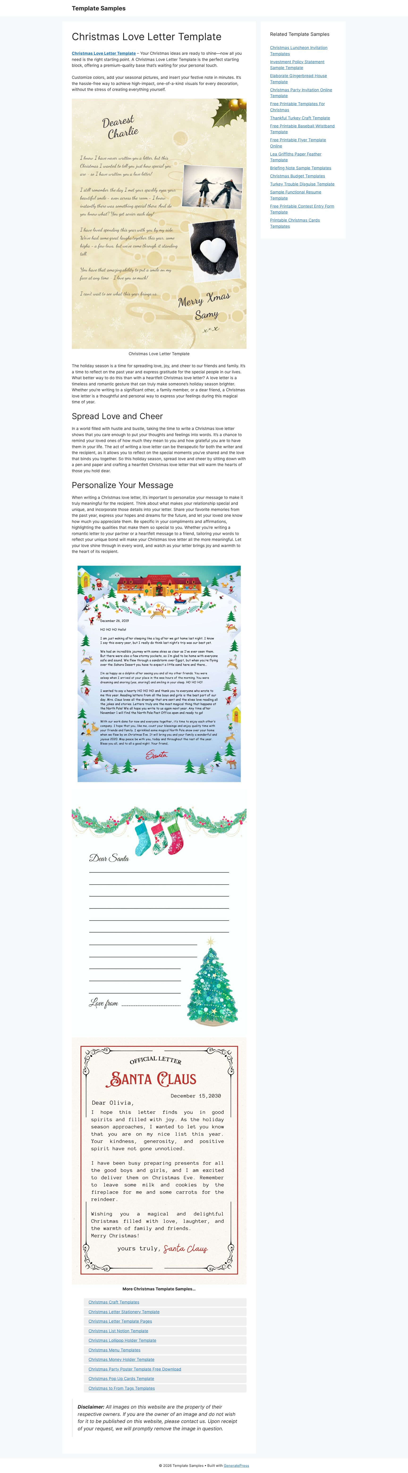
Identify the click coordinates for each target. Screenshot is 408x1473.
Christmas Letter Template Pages (120, 1321)
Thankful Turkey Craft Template (300, 118)
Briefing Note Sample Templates (300, 168)
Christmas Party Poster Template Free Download (135, 1369)
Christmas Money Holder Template (121, 1359)
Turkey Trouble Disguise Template (302, 184)
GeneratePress (236, 1465)
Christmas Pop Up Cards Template (121, 1378)
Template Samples (99, 8)
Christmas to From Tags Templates (122, 1388)
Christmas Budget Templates (297, 176)
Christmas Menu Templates (114, 1350)
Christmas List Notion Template (118, 1331)
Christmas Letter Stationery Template (124, 1311)
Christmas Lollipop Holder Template (122, 1340)
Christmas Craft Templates (114, 1302)
